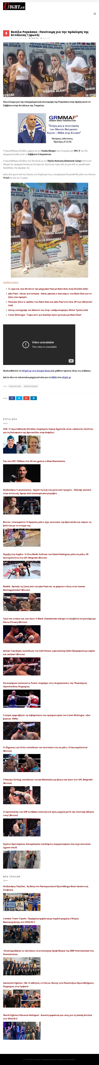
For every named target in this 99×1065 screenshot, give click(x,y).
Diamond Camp (15, 386)
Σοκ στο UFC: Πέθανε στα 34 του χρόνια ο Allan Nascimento (34, 461)
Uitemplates (71, 1059)
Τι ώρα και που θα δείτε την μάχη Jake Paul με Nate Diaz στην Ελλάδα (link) (48, 288)
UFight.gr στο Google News (36, 370)
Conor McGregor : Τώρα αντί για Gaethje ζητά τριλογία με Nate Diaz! (44, 314)
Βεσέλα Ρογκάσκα (30, 386)
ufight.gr (66, 377)
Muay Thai (34, 38)
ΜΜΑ (54, 377)
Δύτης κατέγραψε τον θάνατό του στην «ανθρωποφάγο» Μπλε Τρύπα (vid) (48, 310)
